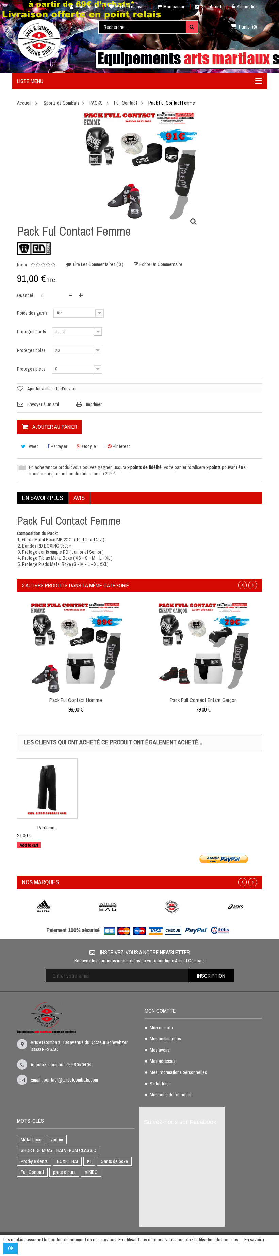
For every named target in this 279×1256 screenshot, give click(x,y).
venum (57, 1140)
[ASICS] (236, 906)
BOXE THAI (67, 1161)
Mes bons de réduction (171, 1095)
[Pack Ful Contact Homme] (76, 647)
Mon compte (86, 6)
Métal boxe (31, 1140)
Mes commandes (165, 1039)
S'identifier (246, 6)
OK (10, 1248)
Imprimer (94, 404)
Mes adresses (163, 1061)
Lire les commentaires (98, 264)
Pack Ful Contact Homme (75, 700)
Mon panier (173, 6)
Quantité (25, 295)
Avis (79, 498)
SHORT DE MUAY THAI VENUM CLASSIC (58, 1150)
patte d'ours (64, 1172)
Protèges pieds (32, 369)
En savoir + (254, 1240)
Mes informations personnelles (178, 1072)
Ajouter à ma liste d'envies (51, 389)
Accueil (24, 103)
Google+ (89, 446)
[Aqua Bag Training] (108, 906)
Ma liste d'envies (131, 6)
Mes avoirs (160, 1050)
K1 (89, 1161)
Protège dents (34, 1161)
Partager (58, 446)
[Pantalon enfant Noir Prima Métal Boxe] (47, 788)
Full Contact (32, 1172)
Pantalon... (47, 827)
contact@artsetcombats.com (71, 1080)
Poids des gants (32, 313)
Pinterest (121, 446)
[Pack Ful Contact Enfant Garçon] (203, 647)
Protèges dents (32, 332)
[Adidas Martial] (44, 906)
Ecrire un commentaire (160, 264)
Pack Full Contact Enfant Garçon (203, 700)
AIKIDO (91, 1172)
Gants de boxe (114, 1161)
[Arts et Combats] (39, 40)
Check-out (211, 6)
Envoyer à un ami (43, 404)
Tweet (32, 446)
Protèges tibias (32, 350)
